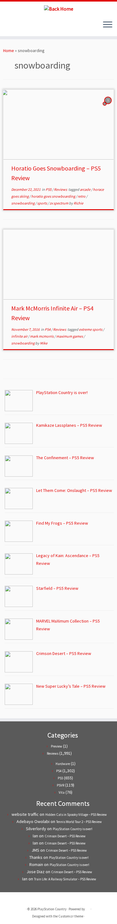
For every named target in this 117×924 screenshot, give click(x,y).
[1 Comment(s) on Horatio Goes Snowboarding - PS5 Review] (108, 106)
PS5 (49, 189)
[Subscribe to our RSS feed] (17, 27)
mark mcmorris (42, 336)
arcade (85, 189)
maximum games (70, 336)
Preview (56, 746)
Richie (78, 203)
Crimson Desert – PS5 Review (65, 836)
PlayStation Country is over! (72, 829)
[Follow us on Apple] (22, 27)
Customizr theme (70, 916)
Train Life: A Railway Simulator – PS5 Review (65, 879)
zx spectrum (59, 203)
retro (82, 196)
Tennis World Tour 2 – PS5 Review (79, 822)
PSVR (60, 785)
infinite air (19, 336)
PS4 (48, 329)
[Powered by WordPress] (87, 908)
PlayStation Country (51, 909)
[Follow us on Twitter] (6, 27)
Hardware (63, 764)
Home (8, 50)
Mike (43, 343)
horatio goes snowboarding (53, 196)
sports (42, 203)
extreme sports (91, 329)
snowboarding (23, 203)
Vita (62, 792)
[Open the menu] (107, 25)
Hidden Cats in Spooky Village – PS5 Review (76, 814)
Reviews (61, 189)
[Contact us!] (28, 27)
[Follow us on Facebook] (12, 27)
